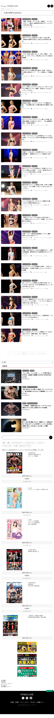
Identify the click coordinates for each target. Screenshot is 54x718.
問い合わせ (4, 685)
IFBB (4, 442)
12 (19, 353)
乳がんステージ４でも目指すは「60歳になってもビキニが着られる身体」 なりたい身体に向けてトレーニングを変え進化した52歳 (37, 170)
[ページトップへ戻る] (49, 691)
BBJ (47, 43)
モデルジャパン (40, 76)
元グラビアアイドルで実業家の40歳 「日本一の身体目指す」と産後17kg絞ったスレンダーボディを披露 (37, 268)
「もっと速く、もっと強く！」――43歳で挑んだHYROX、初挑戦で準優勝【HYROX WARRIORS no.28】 (37, 375)
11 (15, 353)
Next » (43, 353)
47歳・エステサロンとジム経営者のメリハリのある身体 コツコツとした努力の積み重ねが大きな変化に (37, 137)
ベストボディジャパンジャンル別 (41, 237)
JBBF (8, 442)
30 (38, 353)
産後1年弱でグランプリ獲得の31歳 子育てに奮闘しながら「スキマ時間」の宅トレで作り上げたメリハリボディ (37, 186)
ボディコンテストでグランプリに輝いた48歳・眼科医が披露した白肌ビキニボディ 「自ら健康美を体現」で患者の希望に (37, 121)
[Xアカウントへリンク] (23, 698)
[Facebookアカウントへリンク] (31, 698)
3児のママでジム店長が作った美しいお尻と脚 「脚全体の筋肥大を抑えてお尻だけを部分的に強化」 (36, 39)
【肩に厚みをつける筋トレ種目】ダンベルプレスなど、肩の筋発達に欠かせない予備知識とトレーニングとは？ (37, 391)
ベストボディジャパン (39, 27)
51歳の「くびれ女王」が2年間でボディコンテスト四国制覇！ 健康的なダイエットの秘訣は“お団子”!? (37, 153)
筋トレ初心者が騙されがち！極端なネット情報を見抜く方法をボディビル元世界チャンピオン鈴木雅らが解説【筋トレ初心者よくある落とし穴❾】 (37, 424)
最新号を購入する (27, 476)
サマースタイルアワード (17, 442)
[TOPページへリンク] (9, 6)
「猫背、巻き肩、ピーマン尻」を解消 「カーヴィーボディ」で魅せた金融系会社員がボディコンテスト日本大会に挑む (37, 23)
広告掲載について (5, 686)
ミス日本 (16, 445)
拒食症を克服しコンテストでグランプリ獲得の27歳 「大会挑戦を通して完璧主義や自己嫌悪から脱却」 (37, 104)
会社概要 (3, 680)
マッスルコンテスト (7, 445)
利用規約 (3, 682)
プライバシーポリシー (7, 683)
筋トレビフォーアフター (25, 445)
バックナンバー (27, 481)
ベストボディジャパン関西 (40, 205)
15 (32, 353)
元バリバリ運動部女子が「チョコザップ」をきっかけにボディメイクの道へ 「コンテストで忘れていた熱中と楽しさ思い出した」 (37, 301)
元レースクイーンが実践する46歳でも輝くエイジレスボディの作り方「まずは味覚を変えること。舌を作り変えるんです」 (37, 284)
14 (28, 353)
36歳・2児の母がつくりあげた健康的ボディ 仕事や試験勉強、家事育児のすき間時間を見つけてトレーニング (37, 251)
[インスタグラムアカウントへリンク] (27, 698)
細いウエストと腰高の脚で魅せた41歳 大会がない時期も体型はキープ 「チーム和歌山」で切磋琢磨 (37, 72)
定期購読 (27, 478)
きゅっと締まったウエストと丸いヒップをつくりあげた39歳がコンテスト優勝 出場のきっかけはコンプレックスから (37, 88)
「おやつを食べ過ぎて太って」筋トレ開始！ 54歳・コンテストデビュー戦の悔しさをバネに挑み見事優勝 (37, 55)
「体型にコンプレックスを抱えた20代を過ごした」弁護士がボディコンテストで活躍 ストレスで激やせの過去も (37, 219)
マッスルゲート (40, 442)
